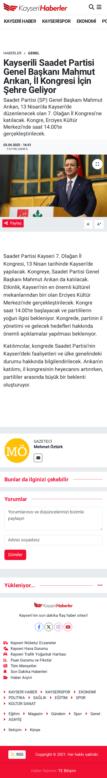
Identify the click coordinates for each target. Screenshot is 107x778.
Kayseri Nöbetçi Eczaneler (33, 643)
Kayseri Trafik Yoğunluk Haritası (38, 654)
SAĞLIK (39, 697)
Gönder (15, 554)
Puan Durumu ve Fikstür (31, 660)
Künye (35, 730)
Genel (95, 713)
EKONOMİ (86, 21)
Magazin (35, 713)
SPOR (80, 697)
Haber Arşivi (21, 677)
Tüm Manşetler (24, 666)
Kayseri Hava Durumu (29, 648)
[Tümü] (100, 585)
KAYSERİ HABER (20, 21)
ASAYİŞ (15, 719)
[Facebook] (39, 627)
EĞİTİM (61, 697)
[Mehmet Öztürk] (16, 450)
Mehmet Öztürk (48, 446)
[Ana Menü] (99, 7)
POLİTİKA (17, 697)
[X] (48, 627)
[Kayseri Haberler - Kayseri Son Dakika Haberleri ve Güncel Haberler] (35, 7)
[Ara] (91, 7)
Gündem (58, 713)
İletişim (15, 730)
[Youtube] (68, 627)
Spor (78, 713)
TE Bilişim (67, 770)
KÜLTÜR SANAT (22, 703)
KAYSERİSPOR (56, 21)
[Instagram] (58, 627)
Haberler (12, 53)
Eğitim (14, 713)
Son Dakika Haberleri (29, 671)
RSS (19, 754)
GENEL (33, 53)
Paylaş (16, 223)
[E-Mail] (38, 458)
